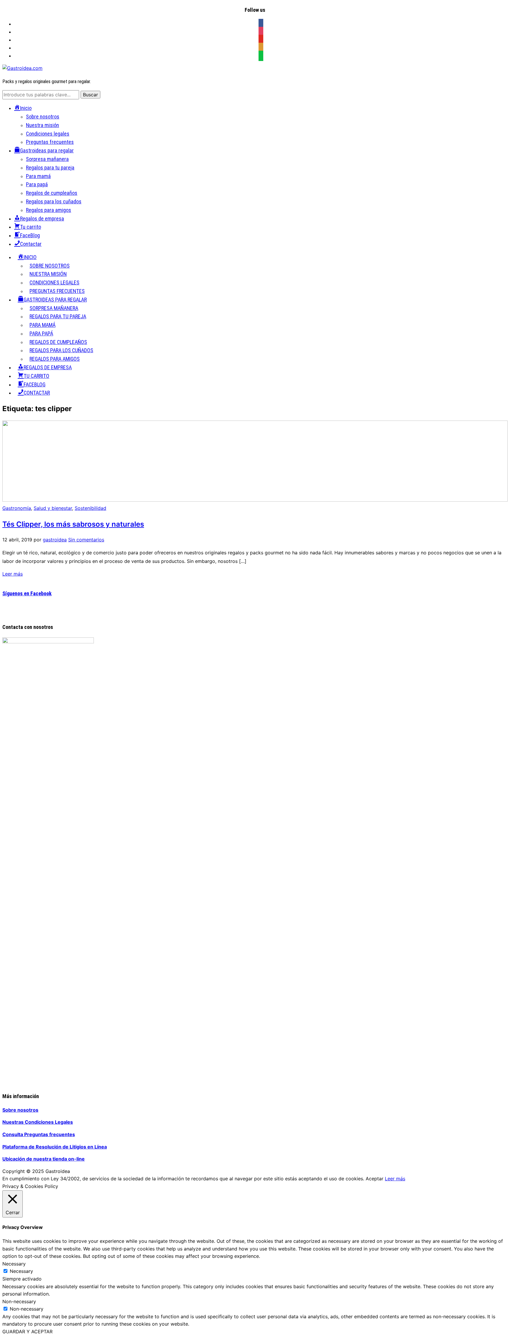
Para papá (37, 184)
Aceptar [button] (374, 1179)
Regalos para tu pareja (50, 167)
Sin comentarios (86, 540)
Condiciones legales (47, 134)
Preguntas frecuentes (50, 142)
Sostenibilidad (90, 508)
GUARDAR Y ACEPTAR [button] (27, 1331)
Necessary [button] (14, 1264)
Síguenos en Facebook (27, 593)
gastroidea (55, 540)
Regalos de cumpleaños (51, 193)
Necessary (21, 1271)
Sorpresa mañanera (47, 159)
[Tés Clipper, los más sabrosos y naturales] (255, 501)
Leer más (12, 574)
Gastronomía (16, 508)
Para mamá (38, 176)
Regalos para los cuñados (53, 201)
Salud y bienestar (53, 508)
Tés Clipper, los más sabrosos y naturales (73, 524)
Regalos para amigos (48, 210)
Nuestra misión (42, 125)
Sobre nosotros (42, 116)
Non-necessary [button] (19, 1301)
